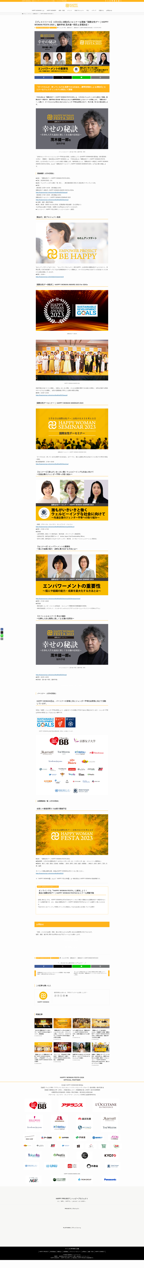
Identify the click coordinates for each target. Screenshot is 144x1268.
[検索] (121, 1)
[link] (55, 996)
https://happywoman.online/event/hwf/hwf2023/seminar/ (52, 199)
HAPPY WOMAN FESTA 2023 (42, 27)
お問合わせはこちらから (72, 940)
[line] (112, 1)
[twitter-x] (108, 1)
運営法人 (59, 1251)
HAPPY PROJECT (44, 1251)
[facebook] (106, 1)
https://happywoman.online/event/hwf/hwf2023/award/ (51, 192)
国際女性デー (69, 27)
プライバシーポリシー (75, 1251)
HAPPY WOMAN (43, 1002)
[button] (43, 77)
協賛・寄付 (91, 1251)
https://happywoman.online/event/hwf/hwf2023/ (49, 873)
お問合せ (84, 1251)
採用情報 (66, 1251)
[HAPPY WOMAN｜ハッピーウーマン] (72, 5)
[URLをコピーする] (100, 77)
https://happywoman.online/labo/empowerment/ (50, 277)
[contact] (119, 1)
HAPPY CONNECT (100, 1251)
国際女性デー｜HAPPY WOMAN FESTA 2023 (83, 27)
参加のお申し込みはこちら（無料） (73, 685)
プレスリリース (53, 27)
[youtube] (114, 1)
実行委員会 (53, 1251)
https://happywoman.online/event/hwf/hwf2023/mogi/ (51, 675)
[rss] (117, 1)
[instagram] (110, 1)
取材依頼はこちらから (72, 947)
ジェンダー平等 (62, 27)
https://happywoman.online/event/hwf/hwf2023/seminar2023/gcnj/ (55, 526)
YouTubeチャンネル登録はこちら (72, 910)
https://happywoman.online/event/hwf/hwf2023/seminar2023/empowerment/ (58, 598)
